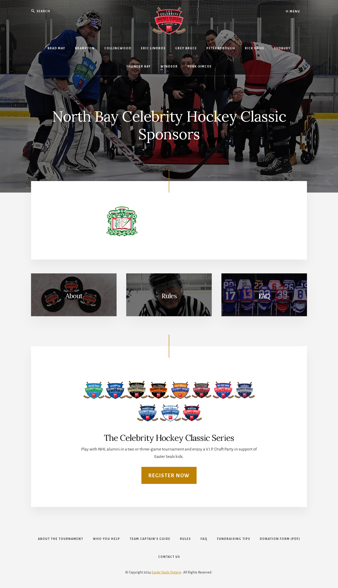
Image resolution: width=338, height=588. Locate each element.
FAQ (264, 296)
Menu (294, 11)
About (74, 296)
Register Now (169, 475)
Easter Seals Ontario (166, 572)
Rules (169, 296)
